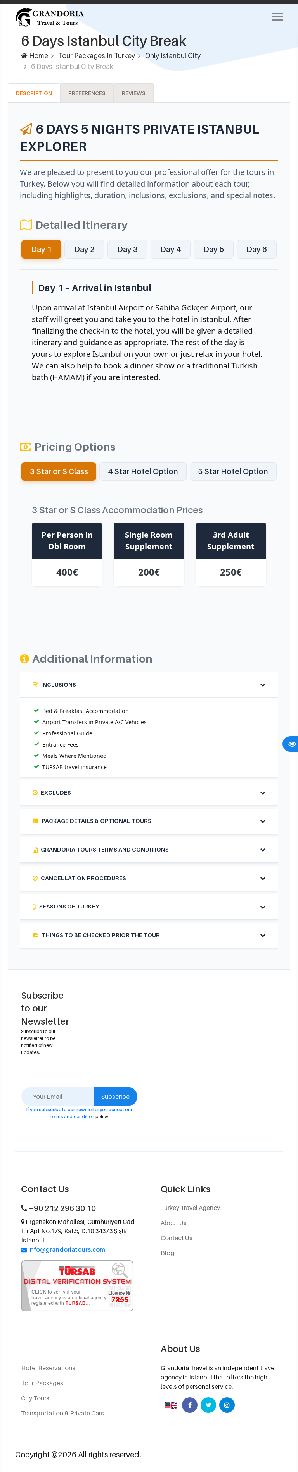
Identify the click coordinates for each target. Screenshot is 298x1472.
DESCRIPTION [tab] (34, 93)
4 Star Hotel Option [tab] (143, 471)
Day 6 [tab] (256, 249)
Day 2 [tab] (84, 249)
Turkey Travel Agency (190, 1208)
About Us (174, 1223)
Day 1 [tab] (41, 249)
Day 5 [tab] (213, 249)
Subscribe (115, 1096)
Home (38, 55)
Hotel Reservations (48, 1368)
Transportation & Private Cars (62, 1413)
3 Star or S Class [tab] (59, 471)
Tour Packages (42, 1383)
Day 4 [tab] (170, 249)
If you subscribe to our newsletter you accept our (79, 1109)
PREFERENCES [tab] (87, 93)
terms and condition (72, 1116)
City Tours (35, 1398)
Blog (167, 1253)
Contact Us (176, 1238)
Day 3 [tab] (127, 249)
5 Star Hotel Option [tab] (233, 471)
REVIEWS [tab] (134, 93)
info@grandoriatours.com (66, 1249)
